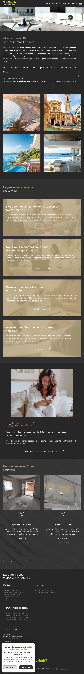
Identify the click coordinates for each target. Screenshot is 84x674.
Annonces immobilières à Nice (45, 586)
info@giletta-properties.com (12, 632)
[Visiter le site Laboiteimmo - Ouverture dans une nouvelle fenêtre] (42, 670)
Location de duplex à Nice (11, 593)
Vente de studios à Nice (11, 586)
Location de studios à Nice (12, 597)
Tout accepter (26, 667)
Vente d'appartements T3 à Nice (17, 611)
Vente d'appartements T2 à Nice (17, 609)
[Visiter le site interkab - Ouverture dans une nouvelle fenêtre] (39, 656)
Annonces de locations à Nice (45, 588)
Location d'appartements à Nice (14, 595)
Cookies (66, 666)
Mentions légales (37, 666)
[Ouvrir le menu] (80, 3)
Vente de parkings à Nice (11, 590)
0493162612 (6, 630)
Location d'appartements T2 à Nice (17, 613)
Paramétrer (10, 667)
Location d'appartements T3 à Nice (18, 615)
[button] (10, 557)
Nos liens (51, 666)
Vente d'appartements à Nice (13, 588)
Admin (45, 666)
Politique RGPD (59, 666)
